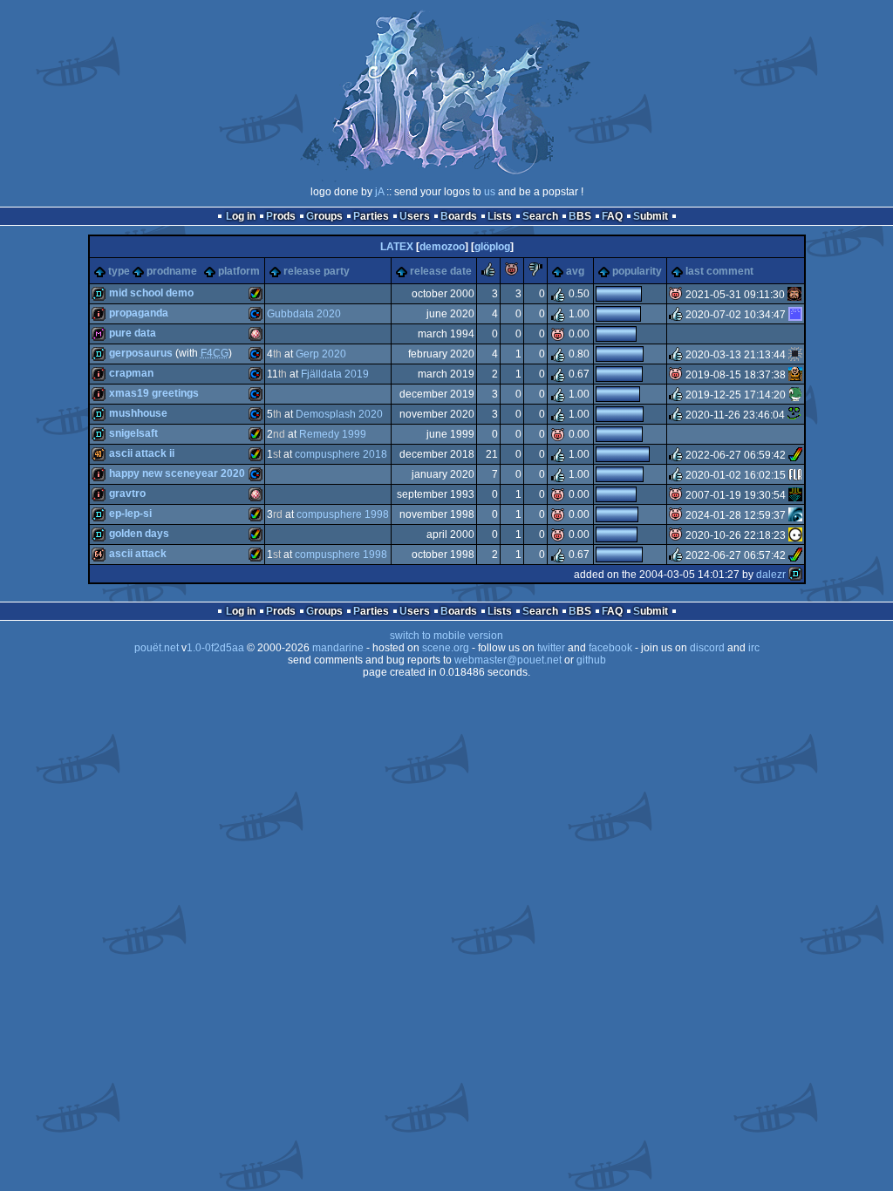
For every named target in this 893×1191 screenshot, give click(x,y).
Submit (650, 216)
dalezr (771, 574)
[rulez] (488, 273)
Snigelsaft (133, 433)
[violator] (795, 475)
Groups (324, 216)
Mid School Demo (151, 293)
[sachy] (795, 355)
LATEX (396, 247)
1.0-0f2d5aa (215, 648)
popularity (637, 271)
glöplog (492, 247)
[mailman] (795, 515)
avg (575, 271)
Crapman (131, 373)
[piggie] (512, 273)
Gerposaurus (141, 353)
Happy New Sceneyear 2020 (177, 473)
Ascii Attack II (141, 453)
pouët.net (156, 648)
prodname (172, 271)
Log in (241, 216)
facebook (610, 648)
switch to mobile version (446, 636)
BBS (580, 216)
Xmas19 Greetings (154, 393)
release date (441, 271)
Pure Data (132, 333)
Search (540, 216)
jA (379, 192)
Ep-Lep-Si (130, 513)
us (489, 192)
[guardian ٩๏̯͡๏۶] (795, 535)
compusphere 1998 (343, 514)
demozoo (442, 247)
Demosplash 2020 (339, 414)
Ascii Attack (138, 554)
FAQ (612, 216)
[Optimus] (794, 295)
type (119, 271)
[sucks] (535, 273)
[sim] (795, 375)
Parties (371, 216)
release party (316, 271)
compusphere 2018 (341, 454)
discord (707, 648)
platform (239, 271)
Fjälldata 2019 (335, 374)
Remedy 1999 (332, 434)
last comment (719, 271)
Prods (281, 216)
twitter (551, 648)
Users (414, 216)
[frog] (794, 415)
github (591, 660)
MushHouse (138, 413)
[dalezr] (795, 574)
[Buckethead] (795, 495)
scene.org (445, 648)
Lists (499, 216)
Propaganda (138, 313)
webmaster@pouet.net (508, 660)
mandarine (338, 648)
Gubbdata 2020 (304, 314)
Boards (458, 216)
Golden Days (139, 533)
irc (754, 648)
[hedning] (795, 315)
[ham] (795, 455)
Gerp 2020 (321, 354)
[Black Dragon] (795, 395)
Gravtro (127, 493)
